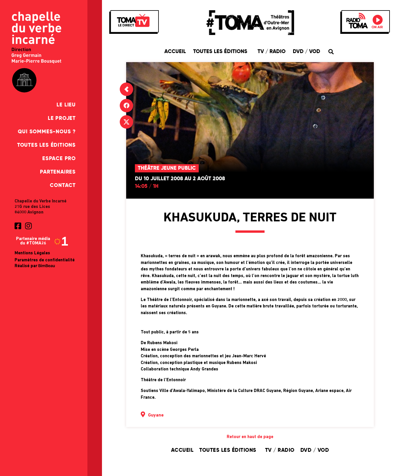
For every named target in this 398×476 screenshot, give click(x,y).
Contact (63, 185)
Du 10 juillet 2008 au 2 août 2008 (180, 178)
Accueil (175, 51)
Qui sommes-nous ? (47, 131)
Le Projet (62, 118)
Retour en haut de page (250, 437)
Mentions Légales (32, 253)
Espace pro (59, 158)
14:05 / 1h (147, 186)
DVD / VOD (306, 51)
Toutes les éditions (46, 145)
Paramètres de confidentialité (45, 260)
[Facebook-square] (18, 225)
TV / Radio (272, 51)
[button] (331, 51)
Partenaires (58, 172)
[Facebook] (126, 105)
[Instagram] (28, 225)
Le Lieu (66, 105)
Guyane (156, 415)
